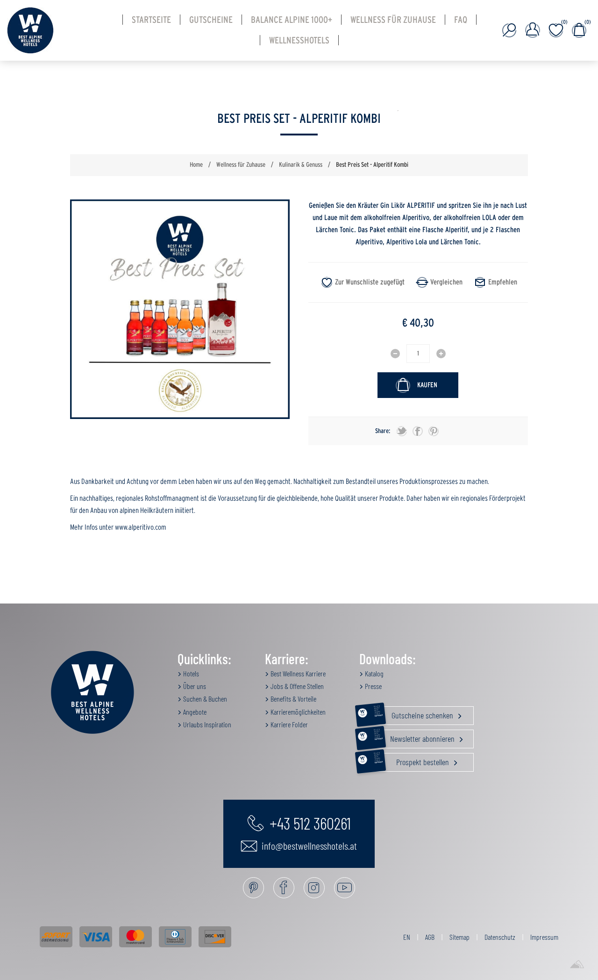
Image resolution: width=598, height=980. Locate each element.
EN (406, 936)
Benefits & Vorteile (292, 698)
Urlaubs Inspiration (206, 724)
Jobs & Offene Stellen (296, 686)
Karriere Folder (288, 724)
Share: (382, 431)
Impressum (544, 936)
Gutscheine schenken (414, 713)
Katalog (373, 673)
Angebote (194, 711)
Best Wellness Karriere (297, 673)
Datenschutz (499, 936)
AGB (429, 936)
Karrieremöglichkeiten (297, 711)
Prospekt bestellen (412, 760)
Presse (372, 686)
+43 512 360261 (308, 822)
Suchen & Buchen (204, 698)
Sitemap (459, 936)
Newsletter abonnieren (415, 737)
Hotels (190, 673)
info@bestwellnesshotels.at (308, 845)
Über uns (194, 686)
